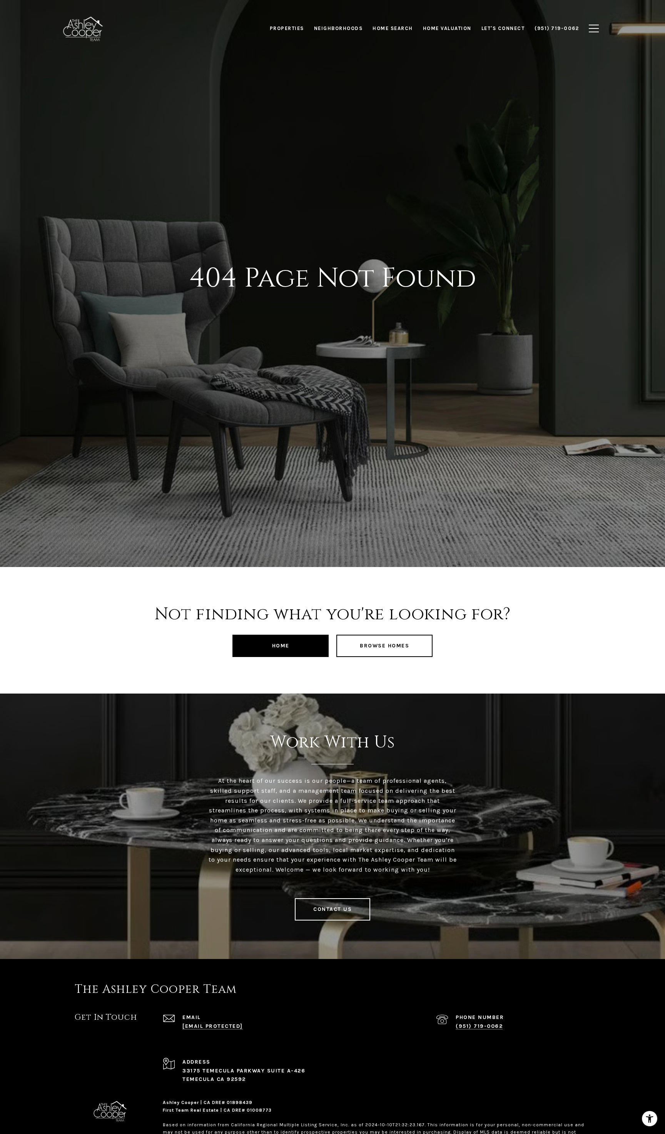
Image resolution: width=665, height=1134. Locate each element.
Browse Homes (384, 645)
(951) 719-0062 (479, 1026)
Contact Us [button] (332, 909)
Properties (287, 28)
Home (280, 645)
